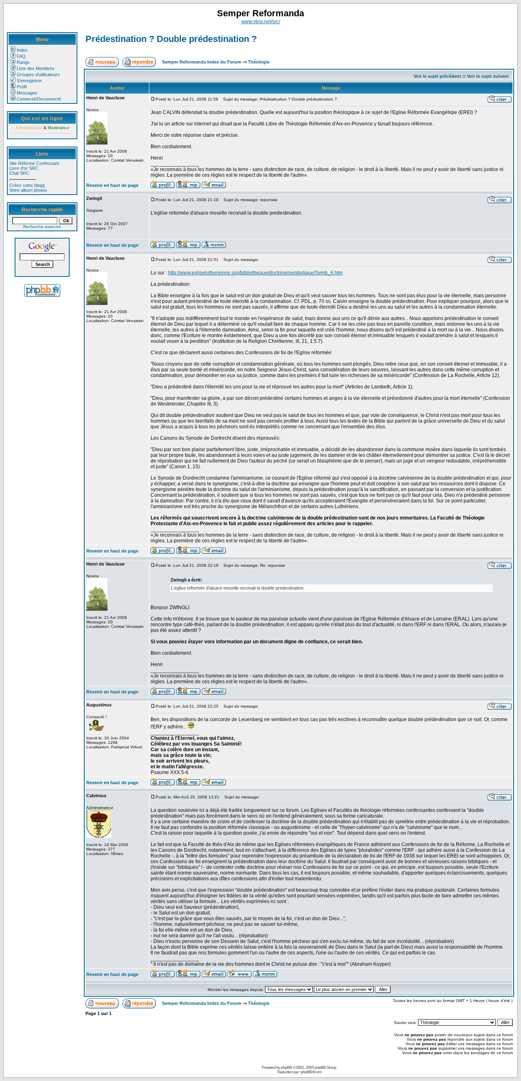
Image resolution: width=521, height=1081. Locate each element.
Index (22, 50)
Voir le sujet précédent (437, 76)
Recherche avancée (42, 226)
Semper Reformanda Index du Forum (201, 61)
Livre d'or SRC (23, 168)
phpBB (286, 1067)
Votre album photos (28, 190)
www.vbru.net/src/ (260, 21)
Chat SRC (19, 173)
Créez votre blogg (27, 185)
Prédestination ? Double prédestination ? (171, 39)
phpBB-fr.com (311, 1072)
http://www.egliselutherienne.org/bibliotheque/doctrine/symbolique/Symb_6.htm (255, 273)
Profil (21, 86)
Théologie (258, 61)
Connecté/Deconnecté (39, 98)
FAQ (21, 56)
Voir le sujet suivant (488, 76)
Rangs (23, 62)
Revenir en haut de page (112, 185)
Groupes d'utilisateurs (38, 74)
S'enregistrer (29, 80)
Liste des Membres (36, 68)
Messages (27, 92)
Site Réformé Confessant (34, 163)
